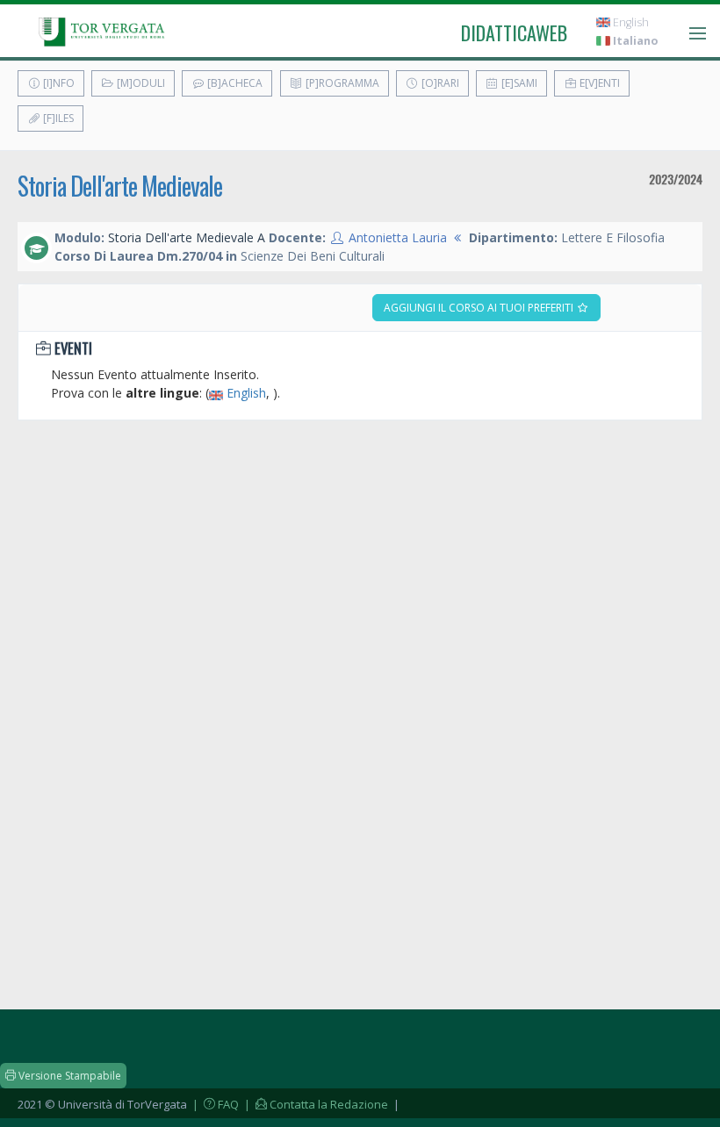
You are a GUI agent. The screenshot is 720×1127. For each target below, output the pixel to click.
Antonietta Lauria (398, 237)
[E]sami (518, 82)
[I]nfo (57, 82)
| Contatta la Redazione (314, 1104)
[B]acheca (234, 82)
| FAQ (214, 1104)
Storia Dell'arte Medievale (120, 186)
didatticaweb (514, 32)
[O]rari (439, 82)
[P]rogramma (341, 82)
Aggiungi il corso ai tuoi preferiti (480, 307)
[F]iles (57, 118)
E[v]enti (598, 82)
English (629, 22)
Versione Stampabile (68, 1075)
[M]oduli (139, 82)
